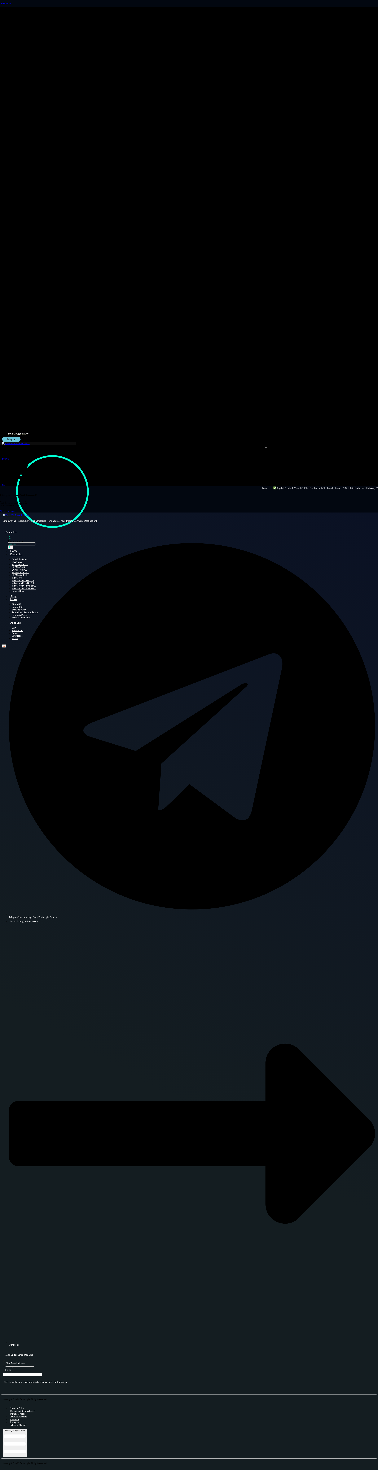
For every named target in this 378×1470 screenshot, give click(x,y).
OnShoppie (5, 3)
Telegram (11, 439)
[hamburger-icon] (266, 447)
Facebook (14, 1420)
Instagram (14, 1422)
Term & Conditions (18, 1417)
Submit (8, 1370)
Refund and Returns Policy (22, 1411)
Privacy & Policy (17, 1414)
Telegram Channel (18, 1425)
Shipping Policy (17, 1408)
